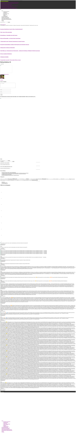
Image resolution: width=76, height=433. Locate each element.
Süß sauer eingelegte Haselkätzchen (6, 53)
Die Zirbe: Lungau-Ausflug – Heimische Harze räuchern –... (7, 7)
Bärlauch (15, 178)
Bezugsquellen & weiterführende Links (6, 19)
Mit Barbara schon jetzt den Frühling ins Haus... (6, 4)
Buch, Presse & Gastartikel (5, 428)
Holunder (44, 178)
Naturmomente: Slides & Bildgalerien (6, 18)
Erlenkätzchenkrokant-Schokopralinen (6, 174)
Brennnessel (10, 178)
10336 (1, 161)
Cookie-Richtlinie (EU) (5, 183)
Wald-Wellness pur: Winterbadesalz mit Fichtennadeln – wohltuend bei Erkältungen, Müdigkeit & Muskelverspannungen (20, 50)
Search (9, 22)
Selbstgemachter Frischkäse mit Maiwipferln (7, 47)
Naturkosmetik (5, 14)
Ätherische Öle (35, 180)
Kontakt (3, 20)
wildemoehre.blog (2, 244)
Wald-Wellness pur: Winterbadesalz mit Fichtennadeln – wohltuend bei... (9, 5)
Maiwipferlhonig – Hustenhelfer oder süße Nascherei (8, 35)
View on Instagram (2, 258)
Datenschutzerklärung (4, 182)
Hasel (37, 178)
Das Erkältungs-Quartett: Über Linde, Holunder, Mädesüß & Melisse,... (9, 3)
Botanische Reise (5, 12)
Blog (2, 10)
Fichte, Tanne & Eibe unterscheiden (6, 32)
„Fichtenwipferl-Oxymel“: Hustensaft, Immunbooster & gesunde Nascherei (9, 2)
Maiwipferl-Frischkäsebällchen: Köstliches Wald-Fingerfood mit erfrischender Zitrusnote (14, 44)
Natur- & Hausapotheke (6, 13)
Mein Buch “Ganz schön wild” (5, 17)
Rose (70, 178)
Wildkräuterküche (5, 15)
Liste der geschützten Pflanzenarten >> (5, 164)
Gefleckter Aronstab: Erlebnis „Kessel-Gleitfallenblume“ (9, 172)
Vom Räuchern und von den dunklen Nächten (6, 6)
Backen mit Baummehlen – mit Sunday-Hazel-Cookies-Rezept (10, 38)
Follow (1, 246)
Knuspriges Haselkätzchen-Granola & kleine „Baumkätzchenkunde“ (8, 8)
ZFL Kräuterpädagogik (4, 16)
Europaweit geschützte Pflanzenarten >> (5, 168)
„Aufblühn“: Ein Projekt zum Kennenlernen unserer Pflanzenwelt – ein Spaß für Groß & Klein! (14, 173)
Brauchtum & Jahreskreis (6, 11)
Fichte (27, 178)
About (3, 431)
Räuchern (4, 425)
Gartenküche (5, 423)
